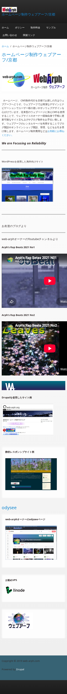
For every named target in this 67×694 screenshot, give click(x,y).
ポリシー (20, 27)
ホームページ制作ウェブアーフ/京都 (28, 14)
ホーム (5, 27)
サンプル (51, 27)
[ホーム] (33, 9)
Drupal (20, 669)
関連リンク (29, 35)
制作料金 (35, 27)
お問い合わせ (10, 35)
